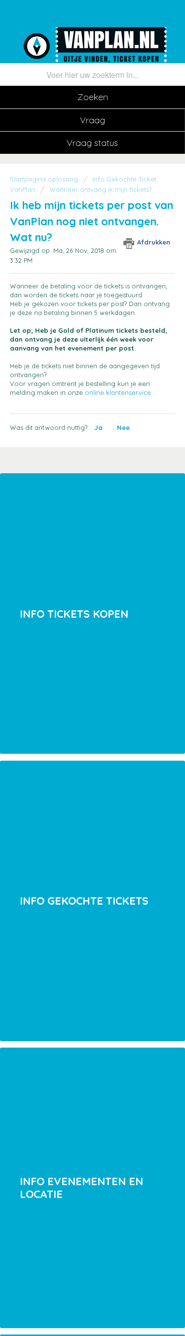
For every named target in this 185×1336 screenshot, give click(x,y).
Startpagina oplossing (45, 179)
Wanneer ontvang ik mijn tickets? (100, 189)
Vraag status (92, 142)
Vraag (92, 120)
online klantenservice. (118, 392)
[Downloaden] (74, 677)
